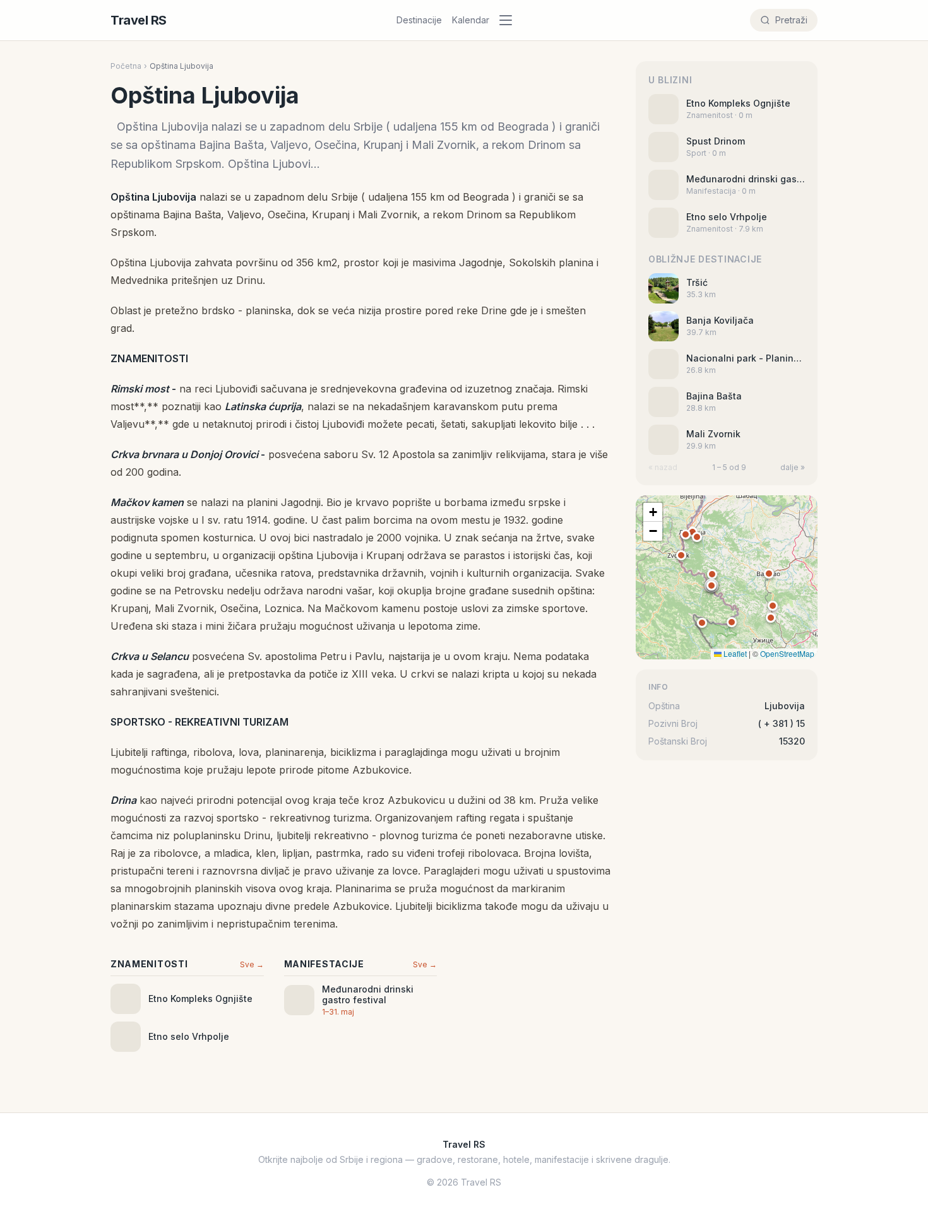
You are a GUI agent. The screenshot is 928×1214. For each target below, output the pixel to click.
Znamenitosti (148, 963)
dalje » (792, 467)
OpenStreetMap (787, 653)
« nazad (662, 467)
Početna (125, 66)
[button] (711, 585)
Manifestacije (324, 963)
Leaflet (734, 653)
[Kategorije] (509, 20)
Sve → (252, 964)
